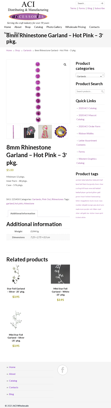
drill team (84, 188)
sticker (92, 213)
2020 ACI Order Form (89, 126)
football (98, 188)
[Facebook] (63, 370)
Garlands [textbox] (89, 76)
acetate (78, 180)
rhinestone (29, 203)
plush (99, 205)
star (87, 213)
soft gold (83, 213)
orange (90, 205)
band (77, 184)
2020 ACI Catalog (88, 108)
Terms (73, 8)
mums (92, 201)
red (90, 209)
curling (78, 188)
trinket (78, 217)
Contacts (13, 387)
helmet (88, 196)
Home (9, 50)
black (85, 184)
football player (81, 192)
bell (81, 184)
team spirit (99, 213)
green (78, 196)
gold (98, 192)
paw (94, 205)
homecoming (95, 196)
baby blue (89, 180)
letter (78, 201)
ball (101, 180)
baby (83, 180)
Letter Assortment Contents (86, 142)
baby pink (96, 180)
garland (10, 203)
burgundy (90, 184)
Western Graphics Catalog (86, 160)
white (83, 217)
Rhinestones (58, 199)
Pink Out (46, 199)
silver (78, 213)
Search (102, 91)
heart (83, 196)
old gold (84, 205)
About (12, 373)
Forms (82, 8)
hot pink (19, 203)
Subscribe (100, 8)
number (79, 205)
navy (100, 201)
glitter (94, 192)
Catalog (13, 380)
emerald (92, 188)
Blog (89, 8)
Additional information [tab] (22, 213)
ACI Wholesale (28, 13)
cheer (97, 184)
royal (99, 209)
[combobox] (90, 75)
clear (101, 184)
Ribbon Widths (86, 133)
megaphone (85, 201)
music (96, 201)
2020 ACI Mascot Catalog (86, 117)
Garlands (27, 50)
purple (86, 209)
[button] (65, 64)
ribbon (94, 209)
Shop (17, 50)
